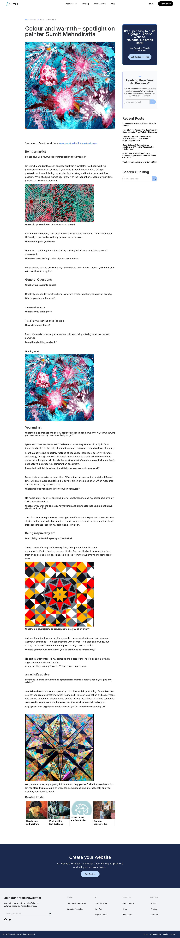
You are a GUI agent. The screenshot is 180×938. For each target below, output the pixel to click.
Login (165, 934)
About (153, 903)
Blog (112, 3)
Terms (145, 934)
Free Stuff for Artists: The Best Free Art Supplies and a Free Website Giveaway (139, 131)
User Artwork (101, 903)
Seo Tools (81, 903)
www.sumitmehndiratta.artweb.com (78, 143)
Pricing (85, 3)
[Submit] (153, 101)
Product (68, 3)
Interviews (31, 19)
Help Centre (128, 903)
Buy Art (98, 909)
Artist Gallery (100, 3)
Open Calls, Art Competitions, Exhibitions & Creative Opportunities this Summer (138, 147)
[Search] (154, 178)
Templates (72, 903)
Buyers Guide (101, 914)
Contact (154, 914)
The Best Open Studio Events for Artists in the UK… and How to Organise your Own (136, 138)
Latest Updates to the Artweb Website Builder (139, 124)
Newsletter (128, 914)
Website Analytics (75, 909)
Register (173, 934)
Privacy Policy (155, 934)
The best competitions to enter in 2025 (139, 162)
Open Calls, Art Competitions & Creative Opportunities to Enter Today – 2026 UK (139, 155)
